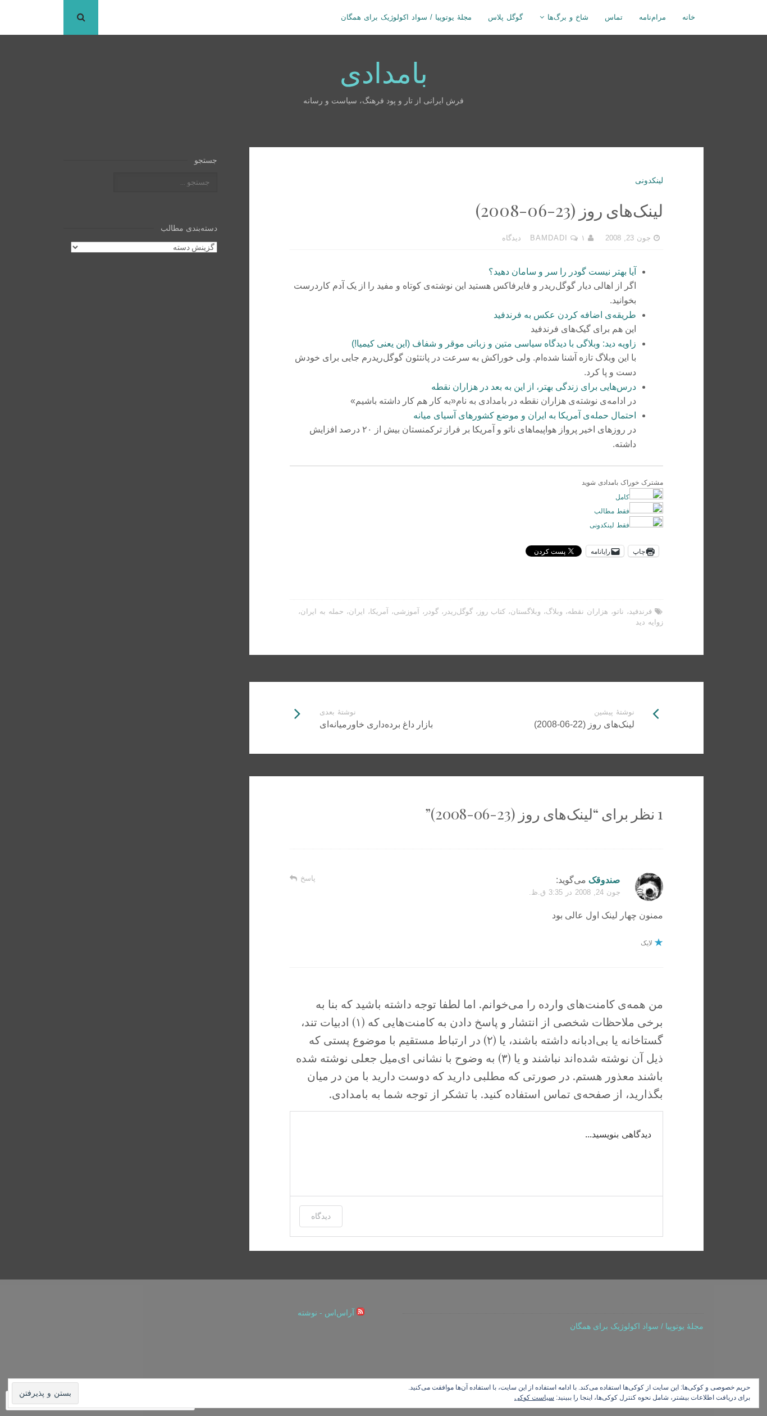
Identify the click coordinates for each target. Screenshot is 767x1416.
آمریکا (379, 611)
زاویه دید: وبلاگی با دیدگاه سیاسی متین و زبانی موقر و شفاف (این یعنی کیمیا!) (493, 343)
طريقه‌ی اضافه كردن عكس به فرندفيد (565, 315)
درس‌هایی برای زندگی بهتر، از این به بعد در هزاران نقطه (533, 386)
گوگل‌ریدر (458, 611)
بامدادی (384, 71)
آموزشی (406, 611)
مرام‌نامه (652, 17)
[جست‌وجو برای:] (165, 181)
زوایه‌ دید (649, 622)
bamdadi (549, 238)
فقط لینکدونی (609, 524)
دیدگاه (321, 1216)
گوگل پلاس (505, 17)
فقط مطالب (611, 510)
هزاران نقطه (588, 611)
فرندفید (640, 611)
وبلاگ (554, 611)
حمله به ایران (322, 611)
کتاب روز (491, 611)
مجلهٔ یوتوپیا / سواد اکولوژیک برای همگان (406, 17)
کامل (622, 496)
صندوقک (604, 880)
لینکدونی (649, 180)
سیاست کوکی (534, 1397)
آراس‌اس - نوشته (326, 1312)
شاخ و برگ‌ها (567, 17)
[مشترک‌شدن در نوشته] (360, 1312)
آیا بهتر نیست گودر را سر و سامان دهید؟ (562, 271)
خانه (688, 17)
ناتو (618, 611)
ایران (357, 611)
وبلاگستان (525, 611)
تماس (614, 17)
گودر (431, 611)
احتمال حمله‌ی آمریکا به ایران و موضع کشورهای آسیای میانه (524, 415)
